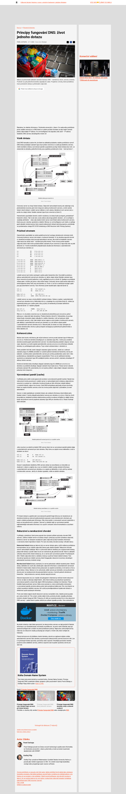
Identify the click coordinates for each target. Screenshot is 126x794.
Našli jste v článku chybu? (24, 731)
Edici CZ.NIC (40, 683)
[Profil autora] (19, 744)
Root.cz (19, 27)
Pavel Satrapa (22, 42)
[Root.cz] (17, 2)
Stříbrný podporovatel (24, 785)
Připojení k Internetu (29, 27)
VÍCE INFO (93, 2)
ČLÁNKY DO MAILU (105, 2)
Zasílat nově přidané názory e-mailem (27, 729)
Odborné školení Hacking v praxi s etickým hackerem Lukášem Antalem (43, 2)
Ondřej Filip (27, 755)
